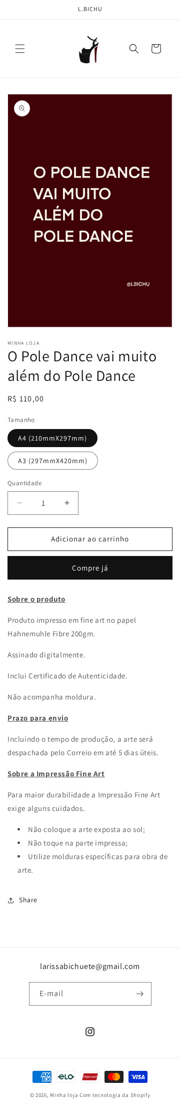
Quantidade (25, 483)
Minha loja (64, 1094)
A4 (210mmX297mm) (52, 438)
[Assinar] (140, 994)
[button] (20, 49)
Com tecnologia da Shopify (115, 1094)
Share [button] (28, 899)
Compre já (90, 568)
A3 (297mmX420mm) (53, 460)
